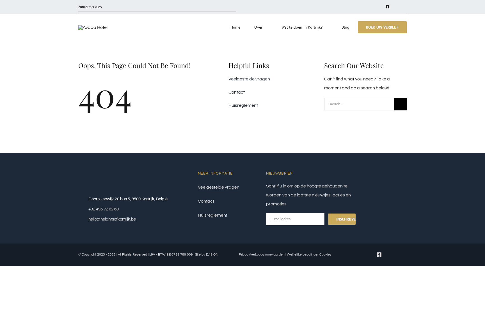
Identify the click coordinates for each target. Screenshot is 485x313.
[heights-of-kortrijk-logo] (92, 27)
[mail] (378, 7)
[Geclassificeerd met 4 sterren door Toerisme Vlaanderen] (388, 172)
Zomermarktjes (90, 6)
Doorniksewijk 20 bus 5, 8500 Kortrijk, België (128, 199)
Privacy (244, 254)
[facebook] (387, 7)
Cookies (325, 254)
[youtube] (396, 7)
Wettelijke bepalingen (302, 254)
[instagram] (370, 7)
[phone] (405, 7)
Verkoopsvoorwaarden (267, 254)
